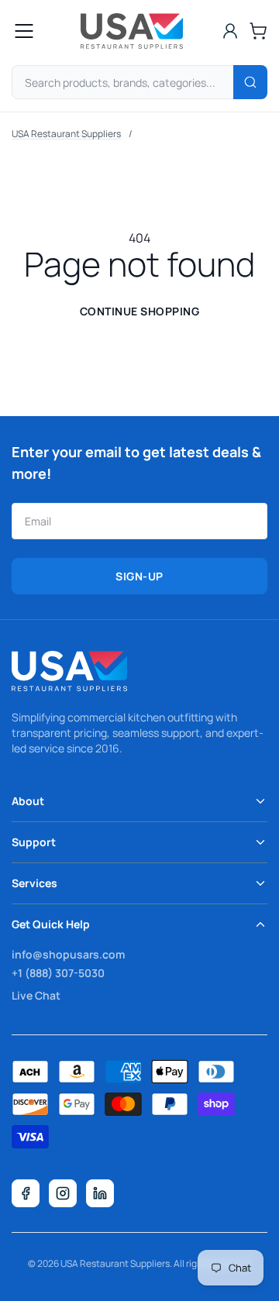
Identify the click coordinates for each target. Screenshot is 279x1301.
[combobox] (139, 82)
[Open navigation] (24, 31)
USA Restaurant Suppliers (66, 133)
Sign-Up (139, 576)
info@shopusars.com (68, 954)
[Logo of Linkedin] (100, 1193)
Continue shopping (140, 311)
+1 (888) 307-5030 (58, 972)
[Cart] (258, 31)
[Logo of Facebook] (26, 1193)
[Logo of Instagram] (63, 1193)
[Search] (250, 82)
